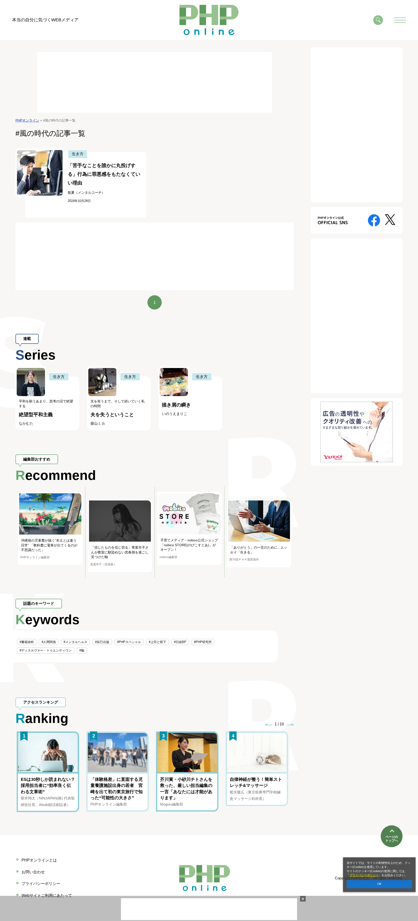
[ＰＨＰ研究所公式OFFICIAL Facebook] (374, 220)
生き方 (77, 154)
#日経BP (180, 642)
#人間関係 (49, 642)
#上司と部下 (157, 642)
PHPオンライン (27, 120)
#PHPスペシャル (129, 642)
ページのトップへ (391, 839)
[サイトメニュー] (400, 20)
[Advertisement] (154, 82)
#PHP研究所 (203, 642)
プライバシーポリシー (364, 875)
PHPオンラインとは (39, 860)
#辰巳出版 (102, 642)
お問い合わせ (33, 872)
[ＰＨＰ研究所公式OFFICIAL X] (390, 219)
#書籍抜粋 (27, 642)
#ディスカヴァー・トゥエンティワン (46, 650)
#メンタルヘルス (75, 642)
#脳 (81, 650)
